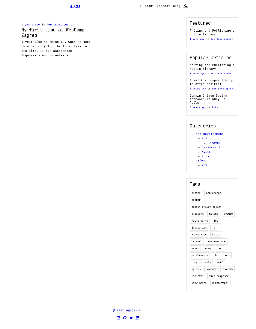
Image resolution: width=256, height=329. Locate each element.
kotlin (216, 234)
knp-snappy (199, 234)
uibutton (198, 276)
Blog (176, 6)
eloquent (198, 213)
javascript (199, 227)
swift (220, 262)
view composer (219, 276)
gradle (228, 213)
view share (199, 283)
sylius (196, 269)
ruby (227, 255)
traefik (227, 269)
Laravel (214, 143)
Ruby (215, 107)
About (149, 6)
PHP (204, 138)
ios (216, 220)
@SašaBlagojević (127, 310)
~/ (139, 6)
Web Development (59, 24)
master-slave (217, 241)
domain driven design (207, 206)
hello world (200, 220)
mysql (208, 248)
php (216, 255)
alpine (196, 193)
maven (195, 248)
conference (213, 193)
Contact (163, 6)
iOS (204, 165)
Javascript (211, 147)
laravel (197, 241)
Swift (200, 161)
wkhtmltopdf (220, 283)
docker (196, 200)
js (213, 227)
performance (200, 255)
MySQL (206, 152)
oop (220, 248)
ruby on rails (201, 262)
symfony (211, 269)
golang (213, 213)
